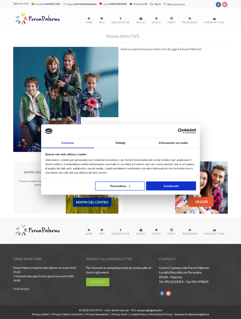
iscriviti (98, 282)
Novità (156, 22)
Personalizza (118, 186)
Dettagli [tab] (120, 142)
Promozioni (189, 22)
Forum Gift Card (214, 22)
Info (102, 22)
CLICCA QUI (21, 288)
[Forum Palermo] (37, 25)
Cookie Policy (138, 314)
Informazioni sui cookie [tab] (173, 142)
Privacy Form (119, 314)
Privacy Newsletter (97, 314)
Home (89, 22)
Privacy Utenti (40, 314)
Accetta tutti (171, 186)
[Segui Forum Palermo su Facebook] (218, 4)
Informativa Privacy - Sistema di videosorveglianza (179, 314)
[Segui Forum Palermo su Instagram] (225, 4)
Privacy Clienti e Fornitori (67, 314)
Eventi (172, 22)
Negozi (140, 22)
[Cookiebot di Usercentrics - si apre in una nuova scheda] (180, 131)
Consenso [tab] (67, 142)
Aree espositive (121, 22)
